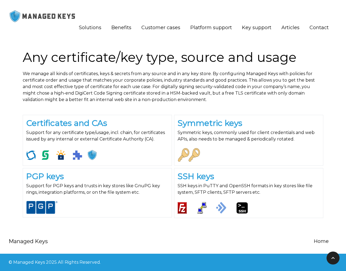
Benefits (121, 28)
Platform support (211, 28)
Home (321, 241)
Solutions (90, 28)
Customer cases (160, 28)
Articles (290, 28)
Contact (319, 28)
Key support (256, 28)
